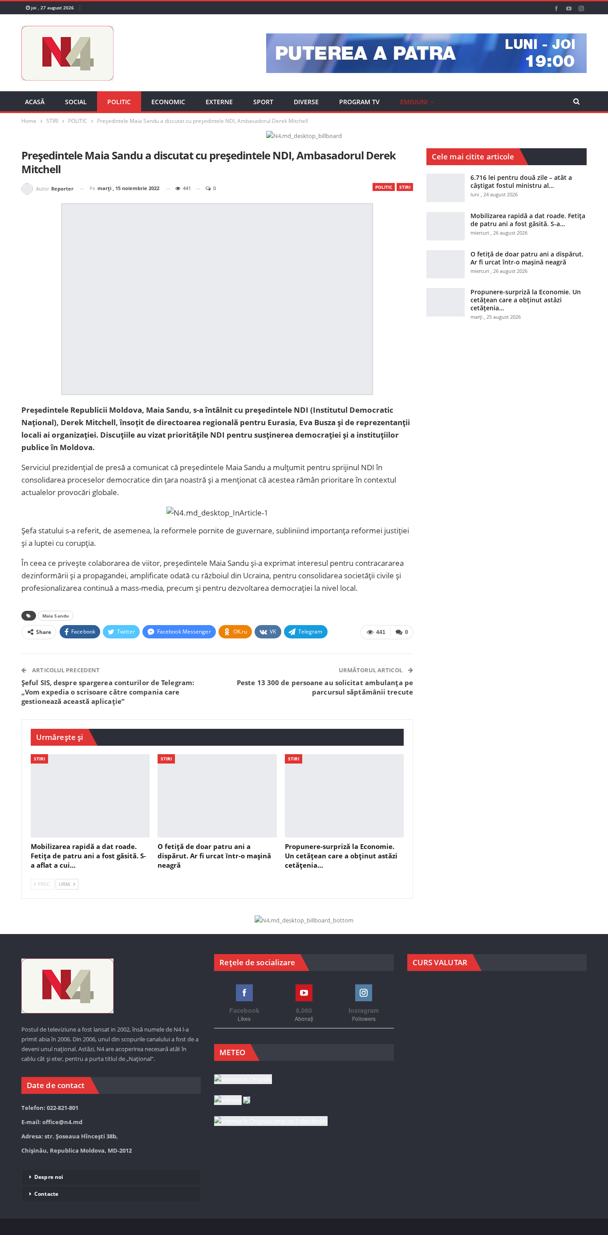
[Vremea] (232, 1101)
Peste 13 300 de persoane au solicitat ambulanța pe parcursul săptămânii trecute (325, 687)
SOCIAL (76, 102)
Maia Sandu (55, 616)
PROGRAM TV (359, 102)
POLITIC (119, 102)
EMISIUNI (414, 102)
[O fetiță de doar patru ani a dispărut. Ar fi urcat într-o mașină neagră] (217, 795)
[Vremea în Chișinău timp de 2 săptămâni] (271, 1121)
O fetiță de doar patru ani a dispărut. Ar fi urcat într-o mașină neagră (527, 258)
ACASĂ (35, 102)
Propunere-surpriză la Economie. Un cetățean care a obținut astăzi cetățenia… (525, 300)
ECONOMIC (168, 102)
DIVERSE (306, 102)
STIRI (404, 187)
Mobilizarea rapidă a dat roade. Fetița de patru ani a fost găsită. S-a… (527, 219)
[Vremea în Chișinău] (243, 1080)
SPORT (263, 102)
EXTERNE (219, 102)
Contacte (46, 1194)
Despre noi (48, 1177)
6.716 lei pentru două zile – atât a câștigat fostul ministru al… (521, 181)
